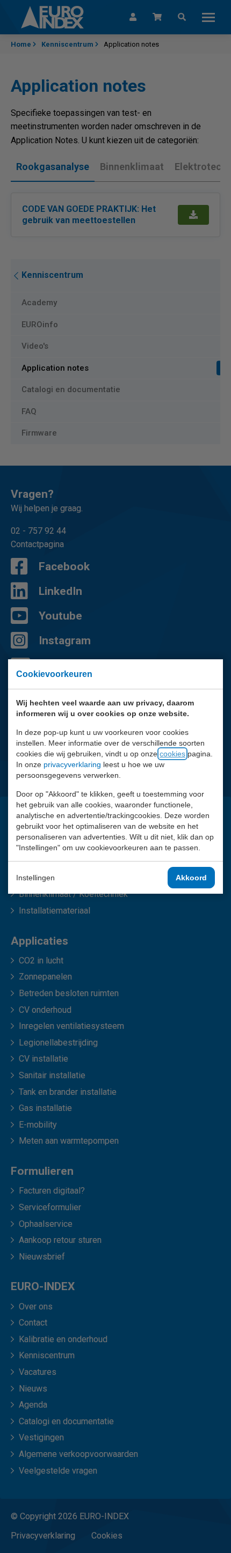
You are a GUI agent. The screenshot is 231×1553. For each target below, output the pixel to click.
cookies (172, 753)
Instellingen (35, 877)
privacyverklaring (72, 764)
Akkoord (191, 877)
